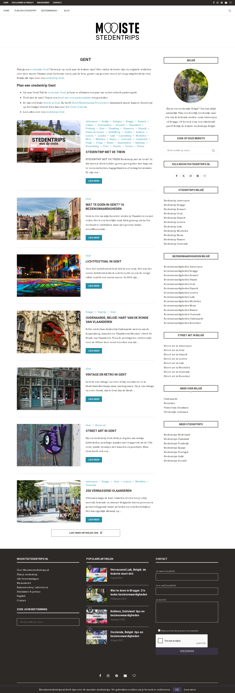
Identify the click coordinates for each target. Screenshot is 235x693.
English (21, 595)
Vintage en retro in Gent (106, 374)
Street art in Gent (101, 431)
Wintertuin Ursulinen (176, 407)
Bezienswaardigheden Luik (179, 296)
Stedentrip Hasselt (174, 217)
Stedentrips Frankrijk (176, 443)
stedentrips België (204, 126)
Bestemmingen (49, 10)
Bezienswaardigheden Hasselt (181, 288)
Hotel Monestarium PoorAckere (90, 102)
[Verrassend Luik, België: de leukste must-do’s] (96, 575)
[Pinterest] (222, 3)
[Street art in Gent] (49, 445)
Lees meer (93, 181)
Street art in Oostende (177, 371)
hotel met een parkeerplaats (74, 97)
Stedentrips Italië (174, 456)
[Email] (226, 3)
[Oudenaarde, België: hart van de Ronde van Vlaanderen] (49, 332)
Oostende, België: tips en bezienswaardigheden (126, 634)
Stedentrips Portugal (176, 452)
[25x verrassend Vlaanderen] (49, 501)
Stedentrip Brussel (174, 209)
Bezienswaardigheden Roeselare (182, 322)
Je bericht (161, 600)
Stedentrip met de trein (105, 152)
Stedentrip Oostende (176, 243)
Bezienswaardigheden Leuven (181, 292)
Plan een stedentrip (25, 10)
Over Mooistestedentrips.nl (33, 569)
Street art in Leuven (175, 358)
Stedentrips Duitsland (176, 438)
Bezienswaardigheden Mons (180, 305)
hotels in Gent (52, 102)
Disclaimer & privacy (28, 591)
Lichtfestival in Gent (103, 261)
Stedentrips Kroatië (175, 460)
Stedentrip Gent (173, 213)
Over (5, 3)
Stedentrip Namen (174, 239)
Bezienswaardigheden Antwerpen (183, 266)
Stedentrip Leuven (174, 222)
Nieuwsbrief (43, 3)
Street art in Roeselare (177, 376)
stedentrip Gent (54, 78)
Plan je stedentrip (27, 574)
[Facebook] (213, 3)
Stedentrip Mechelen (176, 230)
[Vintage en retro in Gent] (49, 389)
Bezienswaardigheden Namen (180, 310)
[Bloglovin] (230, 3)
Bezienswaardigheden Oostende (182, 314)
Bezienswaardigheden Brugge (181, 270)
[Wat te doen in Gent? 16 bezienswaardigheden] (49, 219)
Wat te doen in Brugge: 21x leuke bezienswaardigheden (128, 592)
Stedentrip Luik (173, 226)
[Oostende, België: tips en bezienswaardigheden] (96, 637)
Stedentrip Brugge (174, 204)
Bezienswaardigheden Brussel (181, 275)
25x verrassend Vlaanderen (109, 490)
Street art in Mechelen (177, 367)
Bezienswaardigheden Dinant (180, 279)
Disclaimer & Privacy (23, 3)
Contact (57, 3)
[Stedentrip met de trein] (49, 141)
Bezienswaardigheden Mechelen (182, 301)
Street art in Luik (174, 363)
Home (6, 10)
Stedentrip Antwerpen (177, 200)
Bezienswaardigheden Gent (179, 284)
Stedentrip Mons (173, 235)
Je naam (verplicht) (165, 571)
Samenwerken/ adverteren (32, 587)
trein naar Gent (57, 92)
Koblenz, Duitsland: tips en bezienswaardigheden (127, 613)
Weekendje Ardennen (176, 411)
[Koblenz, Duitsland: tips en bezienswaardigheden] (96, 616)
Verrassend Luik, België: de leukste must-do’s (128, 571)
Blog (67, 10)
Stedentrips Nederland (177, 434)
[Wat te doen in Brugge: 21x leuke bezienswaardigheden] (96, 595)
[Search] (230, 11)
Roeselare (169, 403)
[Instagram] (217, 3)
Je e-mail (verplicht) (166, 585)
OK (177, 689)
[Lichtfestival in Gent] (49, 275)
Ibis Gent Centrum (76, 106)
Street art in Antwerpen (177, 345)
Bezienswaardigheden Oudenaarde (183, 318)
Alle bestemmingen (28, 578)
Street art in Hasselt (175, 354)
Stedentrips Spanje (175, 447)
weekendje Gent (39, 69)
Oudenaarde (171, 398)
